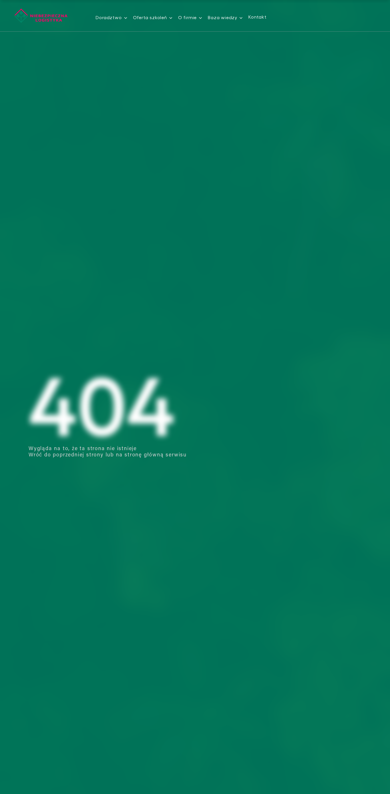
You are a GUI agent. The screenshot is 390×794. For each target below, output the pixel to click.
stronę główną (144, 455)
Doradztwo (109, 17)
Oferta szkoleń (150, 17)
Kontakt (257, 16)
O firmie (187, 17)
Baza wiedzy (222, 17)
